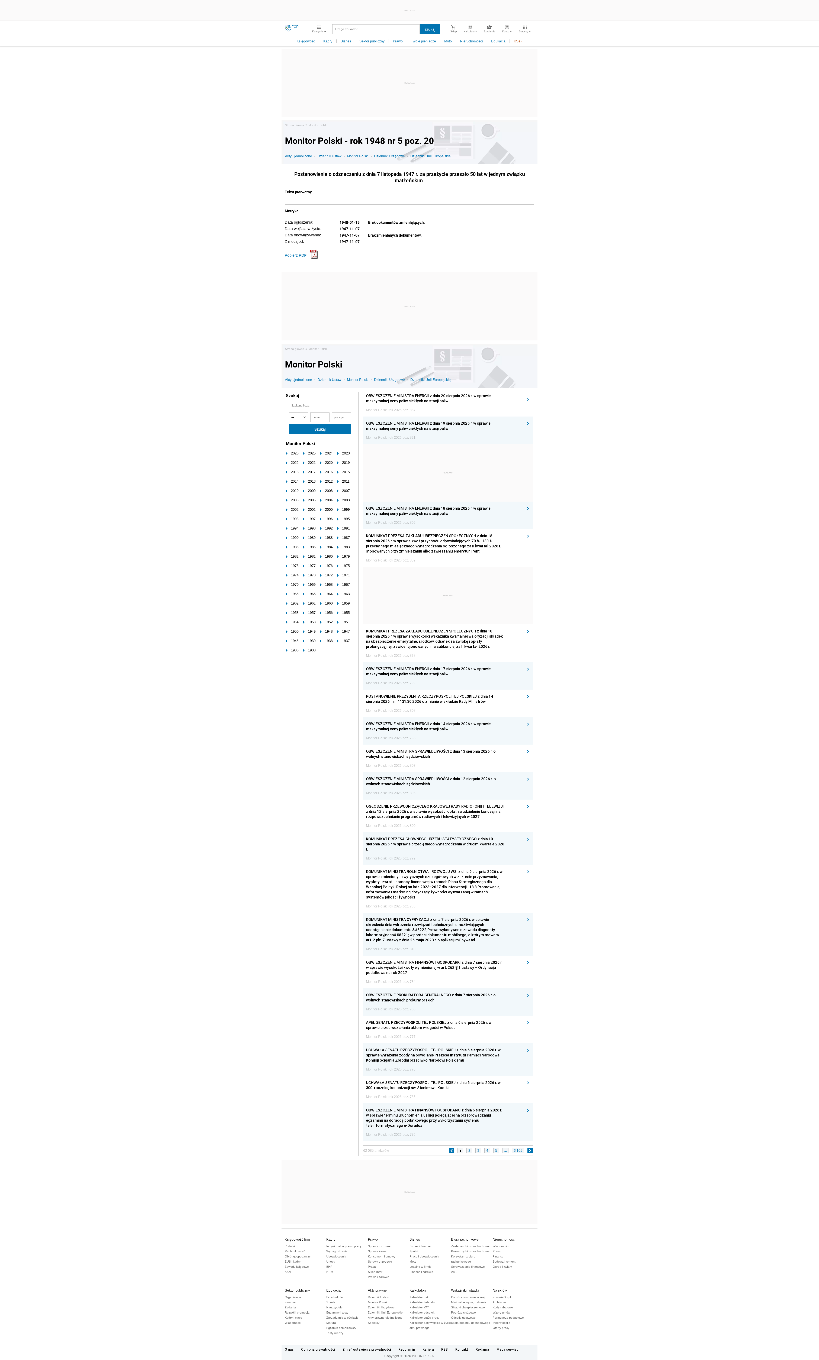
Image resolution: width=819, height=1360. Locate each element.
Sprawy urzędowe (380, 1261)
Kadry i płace (293, 1317)
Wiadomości (501, 1246)
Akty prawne (377, 1290)
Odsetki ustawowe (463, 1317)
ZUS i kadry (293, 1261)
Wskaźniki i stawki (465, 1290)
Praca (372, 1266)
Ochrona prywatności (318, 1349)
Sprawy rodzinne (379, 1246)
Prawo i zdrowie (378, 1277)
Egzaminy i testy (337, 1312)
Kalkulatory (418, 1290)
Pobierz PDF (295, 255)
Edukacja (498, 41)
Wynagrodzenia (336, 1251)
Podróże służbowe (463, 1312)
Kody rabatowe (503, 1307)
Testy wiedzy (334, 1333)
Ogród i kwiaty (502, 1266)
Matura (331, 1322)
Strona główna (294, 125)
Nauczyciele (334, 1307)
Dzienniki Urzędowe (389, 156)
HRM (329, 1271)
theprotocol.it (501, 1322)
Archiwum (499, 1302)
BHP (329, 1266)
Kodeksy (373, 1322)
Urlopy (330, 1261)
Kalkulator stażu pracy (424, 1317)
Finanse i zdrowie (421, 1271)
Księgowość (305, 41)
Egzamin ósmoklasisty (341, 1328)
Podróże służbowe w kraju (468, 1297)
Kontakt (461, 1349)
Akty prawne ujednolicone (385, 1317)
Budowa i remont (504, 1261)
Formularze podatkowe (508, 1317)
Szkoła (330, 1302)
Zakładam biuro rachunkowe (470, 1246)
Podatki (290, 1246)
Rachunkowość (295, 1251)
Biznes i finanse (420, 1246)
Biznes (346, 41)
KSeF (518, 41)
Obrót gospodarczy (298, 1256)
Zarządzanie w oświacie (342, 1317)
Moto (448, 41)
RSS (444, 1349)
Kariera (428, 1349)
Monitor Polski (317, 125)
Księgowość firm (297, 1239)
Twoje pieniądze (423, 41)
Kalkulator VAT (419, 1307)
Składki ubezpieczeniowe (468, 1307)
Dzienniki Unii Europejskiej (431, 156)
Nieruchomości (471, 41)
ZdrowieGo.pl (502, 1297)
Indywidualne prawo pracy (344, 1246)
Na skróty (500, 1290)
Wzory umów (501, 1312)
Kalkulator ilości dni (422, 1302)
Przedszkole (334, 1297)
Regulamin (406, 1349)
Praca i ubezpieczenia (424, 1256)
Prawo (398, 41)
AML (454, 1271)
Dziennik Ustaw (329, 156)
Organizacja (293, 1297)
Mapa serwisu (507, 1349)
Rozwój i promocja (297, 1312)
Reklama (482, 1349)
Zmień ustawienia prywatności (367, 1349)
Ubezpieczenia (336, 1256)
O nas (289, 1349)
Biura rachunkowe (465, 1239)
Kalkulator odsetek (422, 1312)
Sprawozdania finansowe (468, 1266)
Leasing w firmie (420, 1266)
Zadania (290, 1307)
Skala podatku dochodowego (470, 1322)
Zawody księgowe (297, 1266)
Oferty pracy (501, 1328)
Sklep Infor (375, 1271)
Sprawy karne (377, 1251)
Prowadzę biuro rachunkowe (470, 1251)
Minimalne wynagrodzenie (468, 1302)
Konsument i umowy (381, 1256)
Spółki (414, 1251)
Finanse (498, 1256)
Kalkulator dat (419, 1297)
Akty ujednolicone (298, 156)
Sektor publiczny (372, 41)
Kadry (327, 41)
